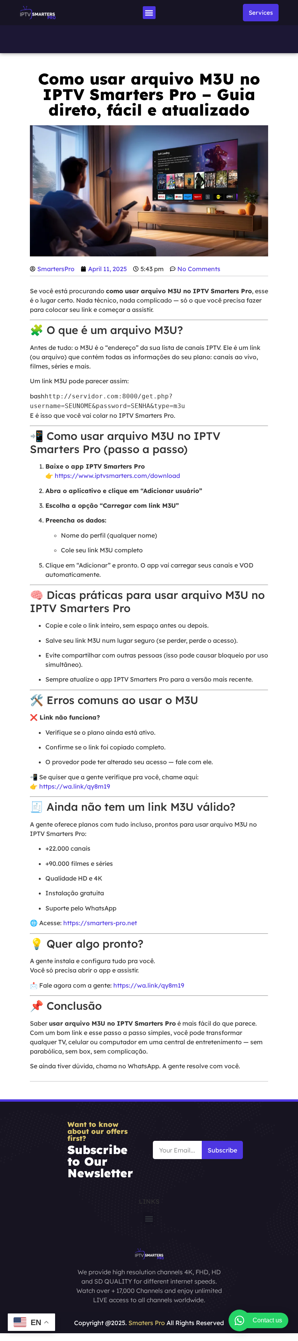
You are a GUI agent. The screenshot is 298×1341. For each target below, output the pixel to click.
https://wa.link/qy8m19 (74, 786)
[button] (149, 12)
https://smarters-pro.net (100, 923)
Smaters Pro (146, 1323)
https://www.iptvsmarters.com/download (117, 475)
